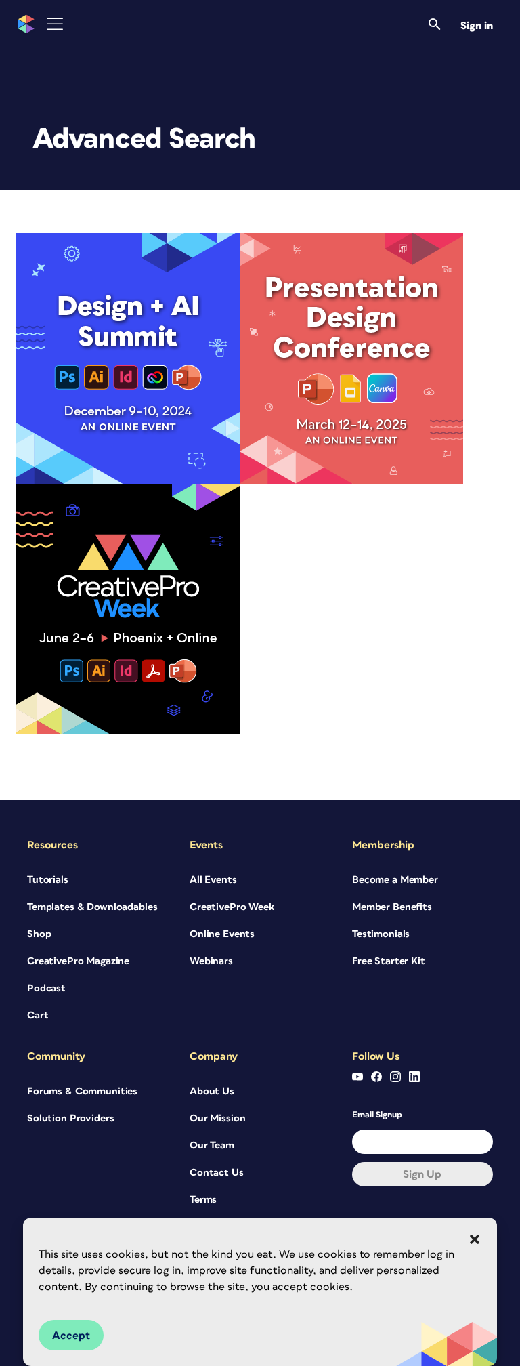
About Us (212, 1091)
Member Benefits (392, 907)
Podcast (46, 988)
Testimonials (381, 934)
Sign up (422, 1174)
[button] (474, 1239)
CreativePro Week (232, 907)
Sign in (476, 25)
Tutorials (47, 880)
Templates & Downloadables (92, 907)
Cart (37, 1015)
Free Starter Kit (388, 961)
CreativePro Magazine (78, 961)
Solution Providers (70, 1118)
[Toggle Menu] (55, 24)
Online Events (222, 934)
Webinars (211, 961)
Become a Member (395, 880)
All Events (213, 880)
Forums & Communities (82, 1091)
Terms (203, 1200)
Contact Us (217, 1172)
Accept (71, 1335)
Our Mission (217, 1118)
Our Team (212, 1145)
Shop (39, 934)
